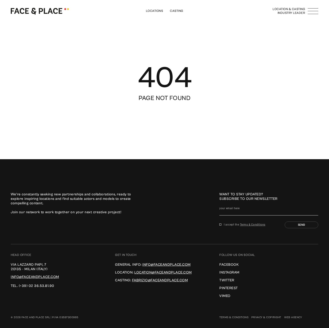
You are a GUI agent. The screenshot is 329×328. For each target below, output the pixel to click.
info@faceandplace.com (35, 277)
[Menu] (313, 11)
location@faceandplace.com (163, 272)
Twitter (226, 280)
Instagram (229, 272)
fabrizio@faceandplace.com (160, 280)
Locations (154, 11)
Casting (176, 11)
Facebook (229, 265)
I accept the (244, 224)
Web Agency (293, 317)
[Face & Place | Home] (40, 11)
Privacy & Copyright (266, 317)
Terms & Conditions (252, 224)
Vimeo (225, 296)
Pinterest (228, 288)
